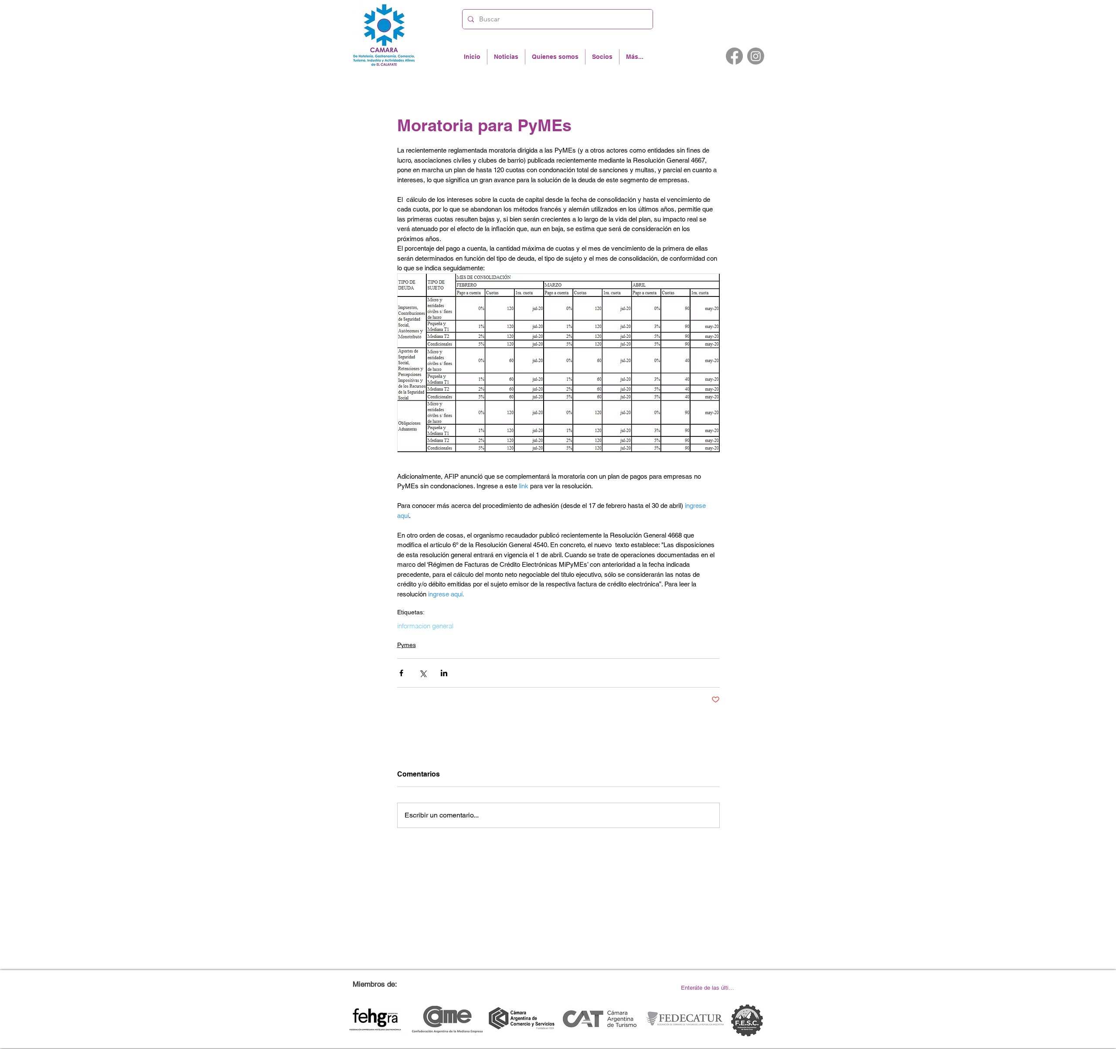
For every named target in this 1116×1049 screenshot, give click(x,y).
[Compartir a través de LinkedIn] (444, 673)
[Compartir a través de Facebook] (401, 673)
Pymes (406, 644)
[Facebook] (734, 56)
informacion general (425, 626)
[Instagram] (755, 56)
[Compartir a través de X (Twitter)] (422, 673)
